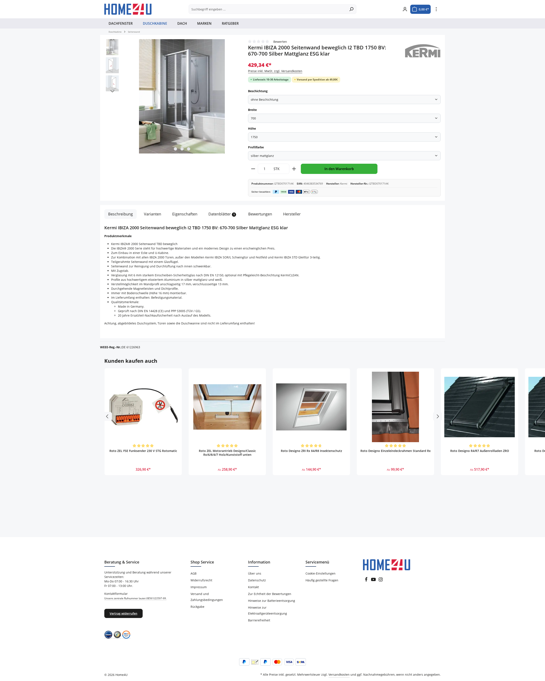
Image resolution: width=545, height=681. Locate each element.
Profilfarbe (256, 147)
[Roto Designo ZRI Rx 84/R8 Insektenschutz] (311, 407)
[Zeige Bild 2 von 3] (182, 149)
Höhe (252, 128)
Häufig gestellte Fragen (321, 580)
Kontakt (253, 587)
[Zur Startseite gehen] (128, 9)
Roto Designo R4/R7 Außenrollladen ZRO (479, 451)
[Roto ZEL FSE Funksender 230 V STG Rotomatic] (143, 407)
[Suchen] (351, 9)
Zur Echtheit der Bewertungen (269, 594)
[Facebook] (366, 581)
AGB (193, 573)
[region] (172, 96)
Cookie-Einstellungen (320, 573)
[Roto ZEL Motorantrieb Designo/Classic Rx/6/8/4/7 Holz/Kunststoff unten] (227, 407)
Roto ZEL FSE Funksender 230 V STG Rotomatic (143, 451)
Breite (252, 110)
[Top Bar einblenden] (436, 9)
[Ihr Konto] (404, 9)
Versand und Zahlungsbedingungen (207, 597)
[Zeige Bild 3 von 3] (188, 149)
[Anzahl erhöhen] (294, 169)
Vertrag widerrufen (123, 613)
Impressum (199, 587)
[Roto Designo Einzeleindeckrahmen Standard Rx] (395, 407)
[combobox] (268, 9)
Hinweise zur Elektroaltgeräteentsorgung (267, 610)
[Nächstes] (112, 91)
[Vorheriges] (112, 39)
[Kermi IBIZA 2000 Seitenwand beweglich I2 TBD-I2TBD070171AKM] (182, 96)
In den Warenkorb (339, 168)
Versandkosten (339, 674)
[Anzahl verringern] (253, 169)
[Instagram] (380, 581)
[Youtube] (373, 581)
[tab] (120, 214)
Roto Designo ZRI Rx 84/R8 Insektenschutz (311, 451)
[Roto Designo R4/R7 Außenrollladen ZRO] (479, 407)
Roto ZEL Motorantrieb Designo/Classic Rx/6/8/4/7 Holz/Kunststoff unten (227, 453)
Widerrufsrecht (201, 580)
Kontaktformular (135, 596)
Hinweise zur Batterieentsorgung (271, 601)
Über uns (254, 573)
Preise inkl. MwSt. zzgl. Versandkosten (275, 71)
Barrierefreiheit (259, 620)
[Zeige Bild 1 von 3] (175, 149)
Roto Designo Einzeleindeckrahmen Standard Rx (395, 451)
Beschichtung (258, 91)
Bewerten (280, 42)
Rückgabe (197, 607)
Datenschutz (257, 580)
